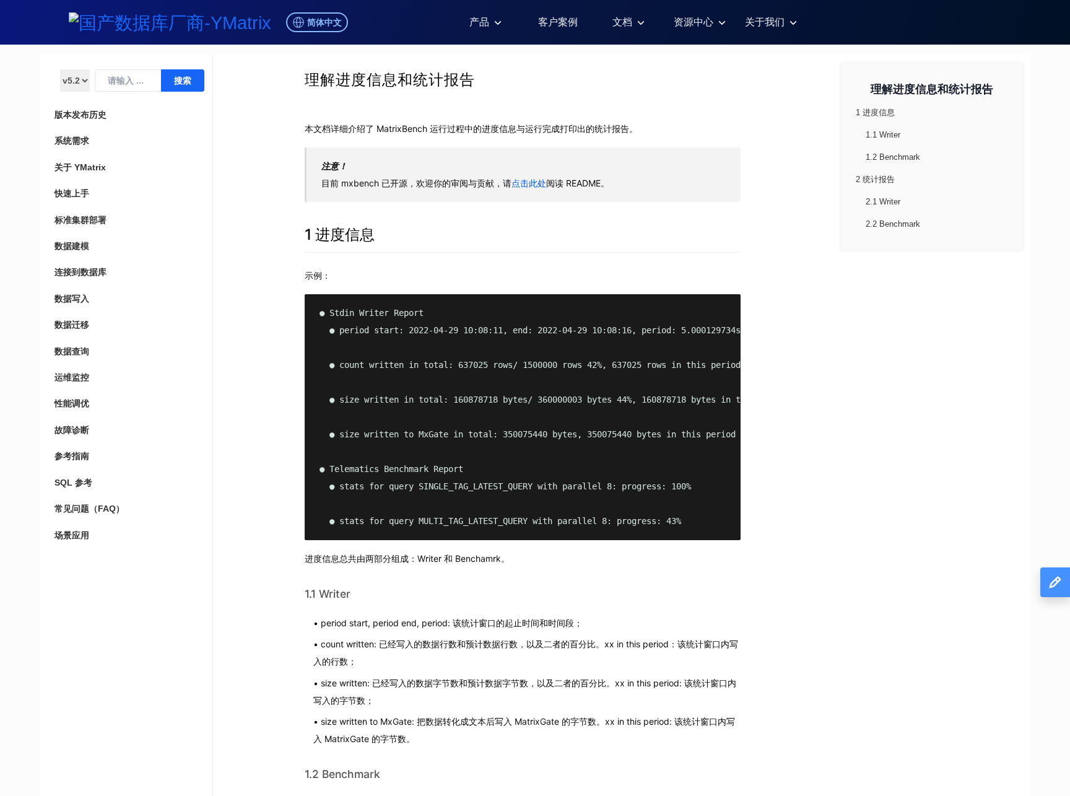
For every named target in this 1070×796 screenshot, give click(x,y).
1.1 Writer (327, 593)
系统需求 (71, 141)
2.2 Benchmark (893, 224)
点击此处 (528, 183)
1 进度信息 (340, 234)
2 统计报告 (875, 179)
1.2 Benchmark (342, 774)
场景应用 (71, 535)
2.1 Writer (883, 201)
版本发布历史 (80, 115)
